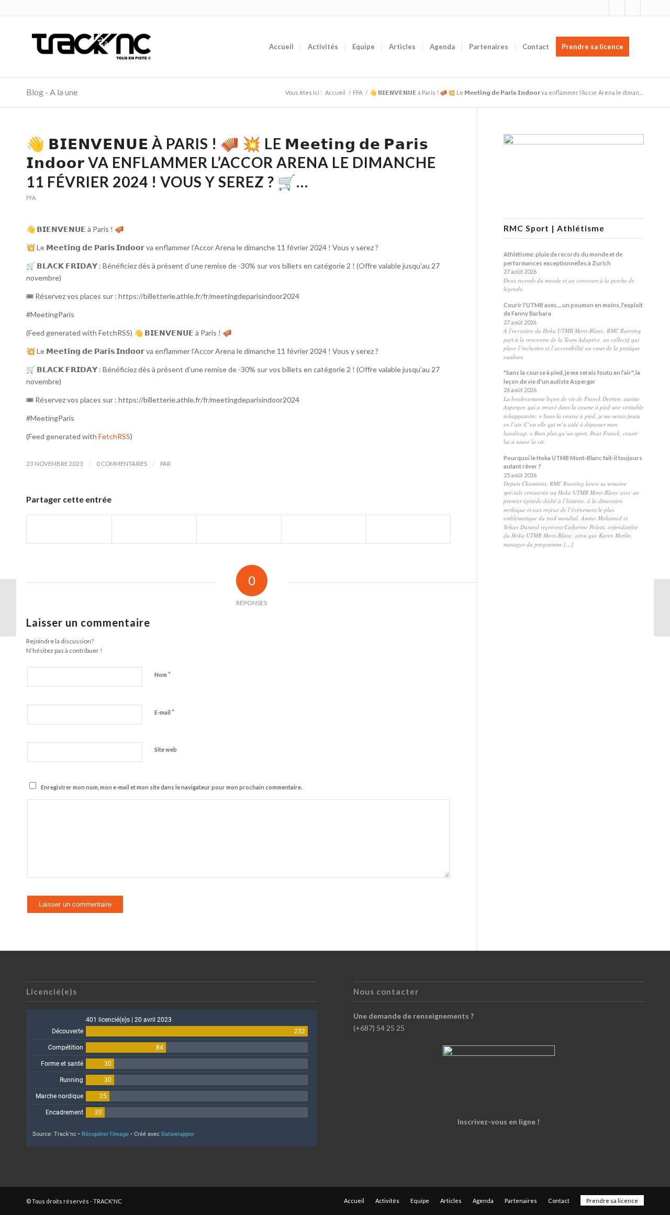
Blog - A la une (51, 92)
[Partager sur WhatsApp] (239, 529)
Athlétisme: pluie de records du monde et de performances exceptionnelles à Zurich (563, 258)
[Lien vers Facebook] (616, 8)
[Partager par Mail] (408, 529)
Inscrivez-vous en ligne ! (498, 1121)
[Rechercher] (646, 46)
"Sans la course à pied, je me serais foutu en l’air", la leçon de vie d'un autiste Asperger (572, 377)
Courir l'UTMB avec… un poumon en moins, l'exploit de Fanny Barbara (573, 309)
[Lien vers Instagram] (601, 8)
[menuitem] (281, 46)
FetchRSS (114, 436)
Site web (165, 749)
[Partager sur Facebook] (69, 529)
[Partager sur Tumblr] (324, 529)
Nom (162, 674)
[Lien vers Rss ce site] (632, 8)
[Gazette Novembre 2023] (662, 608)
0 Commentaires (121, 463)
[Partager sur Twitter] (154, 529)
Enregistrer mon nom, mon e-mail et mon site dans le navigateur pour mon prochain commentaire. (171, 787)
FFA (31, 197)
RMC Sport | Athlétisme (554, 228)
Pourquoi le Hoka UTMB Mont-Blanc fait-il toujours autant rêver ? (573, 462)
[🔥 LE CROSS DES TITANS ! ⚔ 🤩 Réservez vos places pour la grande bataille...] (8, 608)
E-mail (164, 712)
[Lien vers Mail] (648, 8)
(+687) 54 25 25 (379, 1027)
